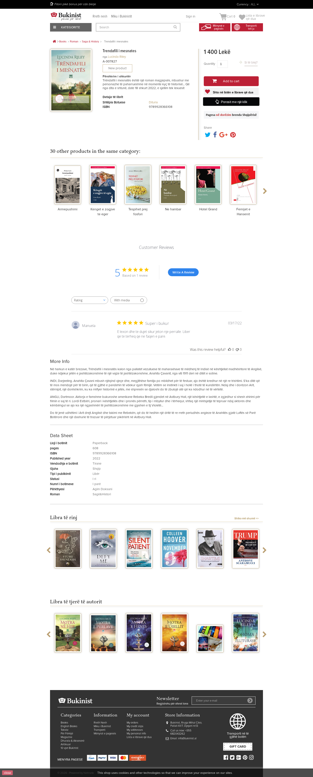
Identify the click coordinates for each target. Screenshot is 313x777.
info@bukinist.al (187, 738)
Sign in (190, 16)
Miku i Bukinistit (121, 16)
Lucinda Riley (117, 56)
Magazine (66, 737)
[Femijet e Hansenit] (243, 184)
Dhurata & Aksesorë (72, 740)
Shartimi (210, 572)
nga (105, 56)
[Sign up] (250, 700)
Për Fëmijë (67, 733)
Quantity (209, 63)
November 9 (174, 572)
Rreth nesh (100, 16)
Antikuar (66, 744)
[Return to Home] (54, 41)
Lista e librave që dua (139, 737)
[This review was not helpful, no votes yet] (237, 349)
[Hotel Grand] (208, 184)
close (7, 772)
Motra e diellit (174, 656)
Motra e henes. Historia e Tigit (139, 658)
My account (138, 715)
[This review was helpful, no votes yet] (229, 349)
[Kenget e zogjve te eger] (102, 184)
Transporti (99, 730)
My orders (132, 722)
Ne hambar (173, 209)
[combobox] (89, 300)
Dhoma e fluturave (245, 658)
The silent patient (139, 573)
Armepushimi (68, 209)
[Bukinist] (66, 16)
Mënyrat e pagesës (105, 733)
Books (64, 722)
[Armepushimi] (67, 184)
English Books (69, 726)
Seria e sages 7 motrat (210, 658)
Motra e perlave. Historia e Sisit (103, 658)
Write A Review (183, 272)
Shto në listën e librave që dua (232, 92)
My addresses (135, 730)
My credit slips (135, 726)
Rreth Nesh (100, 722)
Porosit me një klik (234, 102)
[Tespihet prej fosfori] (138, 184)
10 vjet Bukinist (69, 748)
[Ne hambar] (173, 184)
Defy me (103, 572)
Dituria (153, 102)
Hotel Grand (208, 209)
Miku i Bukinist (102, 726)
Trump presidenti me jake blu (245, 575)
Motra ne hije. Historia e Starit (68, 658)
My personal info (136, 733)
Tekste (64, 730)
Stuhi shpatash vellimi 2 (68, 573)
